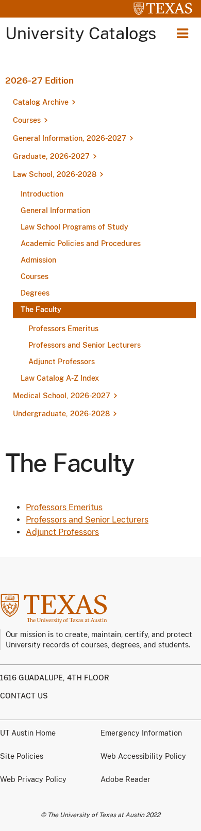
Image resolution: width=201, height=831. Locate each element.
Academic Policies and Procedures (81, 243)
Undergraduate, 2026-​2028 (61, 414)
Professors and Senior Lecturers (84, 345)
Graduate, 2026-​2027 (51, 156)
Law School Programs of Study (74, 227)
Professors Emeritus (63, 328)
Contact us (24, 696)
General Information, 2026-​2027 (69, 138)
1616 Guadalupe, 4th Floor (54, 678)
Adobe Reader (125, 779)
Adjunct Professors (61, 361)
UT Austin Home (28, 733)
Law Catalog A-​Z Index (60, 378)
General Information (55, 210)
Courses (27, 120)
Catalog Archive (41, 102)
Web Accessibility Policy (143, 756)
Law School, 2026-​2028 (54, 174)
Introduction (42, 194)
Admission (38, 260)
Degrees (35, 293)
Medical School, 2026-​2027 (61, 396)
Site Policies (21, 756)
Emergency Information (141, 733)
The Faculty (41, 309)
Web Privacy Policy (33, 779)
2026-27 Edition (39, 80)
